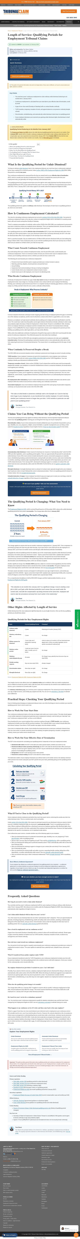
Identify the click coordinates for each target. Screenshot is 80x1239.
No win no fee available (47, 1164)
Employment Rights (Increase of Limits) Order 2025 (27, 1095)
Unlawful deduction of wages (48, 1155)
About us (3, 4)
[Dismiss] (77, 1227)
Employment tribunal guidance (48, 1161)
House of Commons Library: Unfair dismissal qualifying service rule (32, 1108)
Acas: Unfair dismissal (19, 1102)
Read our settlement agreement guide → (28, 870)
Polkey (64, 25)
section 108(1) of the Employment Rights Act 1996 (50, 170)
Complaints (5, 1170)
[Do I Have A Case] (14, 1154)
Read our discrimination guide (51, 427)
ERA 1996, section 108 (19, 1081)
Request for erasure (7, 1227)
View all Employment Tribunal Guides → (40, 1054)
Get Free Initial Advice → (40, 886)
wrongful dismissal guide (28, 473)
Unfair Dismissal (5, 21)
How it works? (18, 4)
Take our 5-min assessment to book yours (47, 1)
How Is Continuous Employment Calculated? (21, 148)
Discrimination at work (47, 1159)
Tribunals (69, 21)
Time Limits (58, 25)
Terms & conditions (7, 1220)
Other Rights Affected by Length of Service (20, 154)
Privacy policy (6, 1218)
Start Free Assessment (69, 11)
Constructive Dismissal (18, 21)
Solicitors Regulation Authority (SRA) (11, 1176)
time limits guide (49, 567)
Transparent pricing (7, 1216)
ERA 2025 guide (48, 137)
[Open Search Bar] (78, 22)
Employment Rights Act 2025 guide (17, 580)
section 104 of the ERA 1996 (19, 822)
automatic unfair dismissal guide (54, 852)
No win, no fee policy (8, 1214)
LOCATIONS (44, 1185)
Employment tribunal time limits (10, 1203)
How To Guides (42, 4)
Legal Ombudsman (7, 1174)
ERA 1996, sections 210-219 (21, 1083)
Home (9, 30)
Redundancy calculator (8, 1201)
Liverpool (44, 1190)
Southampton (45, 1208)
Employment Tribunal (17, 30)
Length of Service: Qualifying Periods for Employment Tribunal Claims (33, 25)
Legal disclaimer (16, 1220)
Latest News (71, 4)
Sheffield (44, 1199)
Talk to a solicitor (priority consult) (10, 1190)
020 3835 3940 (71, 17)
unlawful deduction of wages (16, 478)
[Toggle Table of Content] (37, 144)
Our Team (64, 4)
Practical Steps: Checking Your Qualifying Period (22, 156)
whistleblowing (52, 840)
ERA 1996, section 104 (19, 1085)
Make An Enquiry (56, 4)
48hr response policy (7, 1192)
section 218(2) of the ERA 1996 (37, 358)
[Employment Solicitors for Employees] (32, 12)
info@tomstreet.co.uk (15, 1161)
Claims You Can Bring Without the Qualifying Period (22, 150)
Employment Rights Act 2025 (20, 132)
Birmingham (44, 1201)
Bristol (43, 1203)
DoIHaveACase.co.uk (18, 1151)
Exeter (43, 1205)
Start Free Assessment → (40, 493)
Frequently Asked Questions (17, 158)
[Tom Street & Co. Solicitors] (7, 1154)
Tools (48, 4)
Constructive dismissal (47, 1150)
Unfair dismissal (45, 1148)
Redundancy (51, 21)
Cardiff (43, 1192)
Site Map (44, 1169)
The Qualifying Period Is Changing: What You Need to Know (24, 152)
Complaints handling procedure (10, 1172)
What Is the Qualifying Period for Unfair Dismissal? (22, 146)
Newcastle (44, 1194)
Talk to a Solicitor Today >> (30, 4)
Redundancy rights (46, 1157)
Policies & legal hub (7, 1211)
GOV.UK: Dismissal (18, 1100)
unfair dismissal (23, 168)
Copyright (5, 1223)
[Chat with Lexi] (76, 1235)
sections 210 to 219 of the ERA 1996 (52, 217)
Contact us (10, 4)
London (43, 1188)
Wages (43, 21)
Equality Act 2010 (18, 427)
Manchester (44, 1196)
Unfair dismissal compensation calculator (12, 1205)
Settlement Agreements (33, 21)
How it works (6, 1188)
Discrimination (60, 21)
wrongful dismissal (55, 854)
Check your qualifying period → (21, 76)
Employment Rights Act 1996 (19, 677)
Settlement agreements (47, 1153)
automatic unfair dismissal (29, 923)
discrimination (15, 838)
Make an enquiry (7, 1185)
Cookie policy (13, 1218)
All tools (5, 1198)
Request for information (8, 1225)
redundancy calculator (57, 691)
